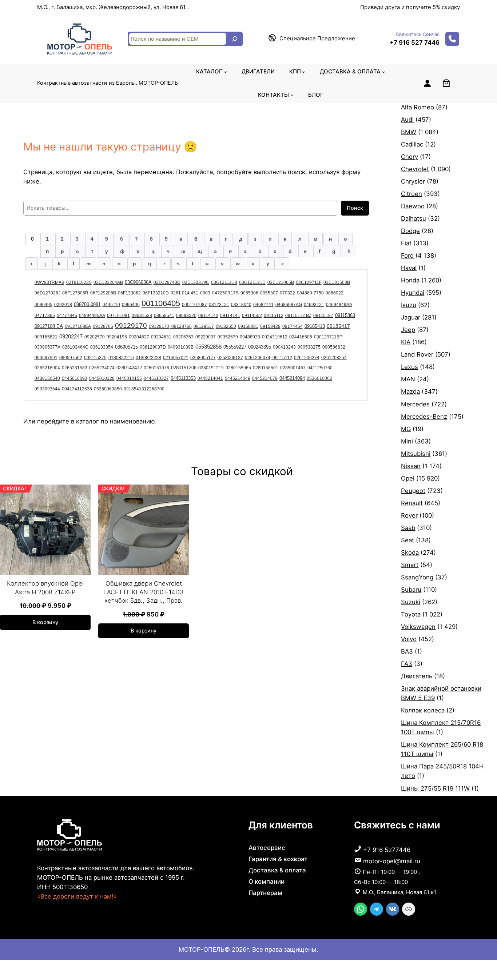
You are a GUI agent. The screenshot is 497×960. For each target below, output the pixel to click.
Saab (408, 527)
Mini (407, 441)
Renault (412, 503)
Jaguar (410, 317)
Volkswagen (418, 626)
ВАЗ (407, 651)
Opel (407, 478)
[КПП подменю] (303, 71)
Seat (407, 540)
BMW (408, 132)
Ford (407, 255)
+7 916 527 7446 (415, 42)
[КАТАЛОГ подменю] (225, 71)
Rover (409, 515)
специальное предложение (317, 38)
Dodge (410, 230)
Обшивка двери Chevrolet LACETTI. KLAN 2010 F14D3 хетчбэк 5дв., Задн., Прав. (143, 592)
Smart (409, 565)
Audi (407, 119)
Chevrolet (415, 169)
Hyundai (412, 292)
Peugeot (413, 490)
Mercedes (415, 404)
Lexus (409, 366)
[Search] (234, 39)
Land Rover (417, 354)
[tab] (32, 239)
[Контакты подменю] (292, 94)
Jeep (408, 329)
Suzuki (410, 602)
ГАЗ (406, 663)
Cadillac (412, 144)
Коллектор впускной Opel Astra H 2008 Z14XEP (45, 588)
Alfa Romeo (417, 107)
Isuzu (408, 305)
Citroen (411, 193)
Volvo (409, 639)
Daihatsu (413, 218)
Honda (410, 280)
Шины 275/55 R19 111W (435, 788)
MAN (408, 379)
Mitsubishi (415, 453)
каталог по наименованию (115, 421)
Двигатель (416, 676)
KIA (405, 342)
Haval (409, 268)
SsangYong (417, 577)
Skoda (410, 552)
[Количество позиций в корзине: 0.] (446, 83)
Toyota (411, 614)
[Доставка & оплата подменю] (383, 71)
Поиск (355, 208)
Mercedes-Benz (424, 416)
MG (406, 429)
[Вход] (427, 83)
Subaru (411, 589)
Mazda (410, 391)
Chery (409, 156)
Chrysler (413, 181)
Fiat (406, 243)
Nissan (411, 466)
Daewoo (413, 206)
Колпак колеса (423, 710)
